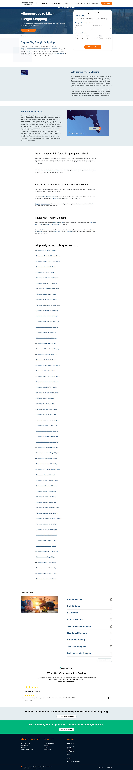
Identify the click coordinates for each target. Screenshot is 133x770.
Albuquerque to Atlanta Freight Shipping (46, 567)
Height (87, 35)
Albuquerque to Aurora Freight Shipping (46, 562)
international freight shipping (52, 224)
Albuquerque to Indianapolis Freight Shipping (47, 453)
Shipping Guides (47, 749)
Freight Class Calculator (49, 743)
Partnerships (23, 747)
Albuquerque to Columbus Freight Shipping (46, 513)
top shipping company (58, 53)
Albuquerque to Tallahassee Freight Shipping (47, 277)
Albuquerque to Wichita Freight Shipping (46, 250)
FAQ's (45, 747)
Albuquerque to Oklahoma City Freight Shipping (48, 365)
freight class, (56, 198)
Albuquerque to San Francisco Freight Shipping (48, 305)
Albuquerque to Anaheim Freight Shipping (46, 578)
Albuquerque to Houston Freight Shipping (46, 458)
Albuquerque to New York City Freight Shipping (47, 376)
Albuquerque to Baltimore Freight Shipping (46, 546)
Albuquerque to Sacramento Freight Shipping (47, 327)
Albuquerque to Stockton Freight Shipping (46, 283)
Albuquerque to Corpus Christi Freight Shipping (48, 507)
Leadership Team (24, 745)
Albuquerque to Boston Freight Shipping (46, 540)
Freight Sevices (74, 599)
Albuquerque (56, 222)
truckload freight (46, 48)
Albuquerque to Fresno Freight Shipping (46, 474)
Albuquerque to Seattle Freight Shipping (46, 294)
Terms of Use (109, 767)
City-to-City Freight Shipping (66, 716)
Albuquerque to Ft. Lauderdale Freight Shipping (48, 469)
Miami (62, 222)
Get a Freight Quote (28, 30)
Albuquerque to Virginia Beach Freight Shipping (48, 261)
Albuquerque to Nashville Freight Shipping (46, 387)
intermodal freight (31, 48)
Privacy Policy (101, 767)
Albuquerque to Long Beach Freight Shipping (47, 431)
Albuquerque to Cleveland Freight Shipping (46, 524)
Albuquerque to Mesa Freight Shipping (45, 403)
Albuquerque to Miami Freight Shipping (45, 398)
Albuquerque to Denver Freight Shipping (46, 496)
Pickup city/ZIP (78, 25)
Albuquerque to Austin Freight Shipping (45, 557)
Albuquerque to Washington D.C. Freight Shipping (48, 255)
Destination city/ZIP (97, 25)
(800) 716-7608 (70, 743)
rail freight (54, 48)
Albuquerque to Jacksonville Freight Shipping (47, 447)
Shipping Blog (47, 745)
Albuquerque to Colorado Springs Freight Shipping (48, 518)
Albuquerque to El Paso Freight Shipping (46, 485)
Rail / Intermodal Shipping (79, 653)
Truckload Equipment (77, 646)
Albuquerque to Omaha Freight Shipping (46, 359)
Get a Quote (107, 3)
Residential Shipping (77, 633)
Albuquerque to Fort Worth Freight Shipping (47, 480)
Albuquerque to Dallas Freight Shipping (46, 502)
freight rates (29, 51)
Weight (100, 35)
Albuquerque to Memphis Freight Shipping (46, 409)
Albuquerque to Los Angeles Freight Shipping (47, 420)
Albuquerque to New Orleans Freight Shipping (47, 381)
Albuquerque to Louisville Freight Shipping (46, 414)
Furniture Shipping (76, 640)
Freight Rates (73, 606)
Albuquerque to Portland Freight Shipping (46, 338)
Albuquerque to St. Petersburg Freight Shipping (47, 288)
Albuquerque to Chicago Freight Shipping (46, 529)
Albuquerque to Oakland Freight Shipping (46, 370)
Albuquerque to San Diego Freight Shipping (47, 310)
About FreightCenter (25, 743)
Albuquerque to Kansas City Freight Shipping (47, 442)
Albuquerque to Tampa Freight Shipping (46, 272)
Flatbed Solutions (75, 619)
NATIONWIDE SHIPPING (28, 35)
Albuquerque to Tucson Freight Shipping (46, 266)
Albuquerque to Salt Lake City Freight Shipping (47, 321)
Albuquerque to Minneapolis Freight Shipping (47, 392)
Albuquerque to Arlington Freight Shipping (46, 573)
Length (76, 35)
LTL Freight (72, 613)
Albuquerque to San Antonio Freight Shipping (47, 316)
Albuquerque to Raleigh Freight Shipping (46, 332)
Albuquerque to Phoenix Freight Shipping (46, 343)
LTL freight (38, 48)
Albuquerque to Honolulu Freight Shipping (46, 463)
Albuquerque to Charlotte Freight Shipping (46, 535)
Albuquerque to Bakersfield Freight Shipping (47, 551)
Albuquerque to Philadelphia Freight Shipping (47, 349)
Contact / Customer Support (27, 749)
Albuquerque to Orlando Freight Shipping (46, 354)
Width (82, 35)
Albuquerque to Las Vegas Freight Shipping (47, 436)
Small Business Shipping (79, 626)
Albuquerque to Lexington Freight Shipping (46, 425)
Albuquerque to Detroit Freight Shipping (46, 491)
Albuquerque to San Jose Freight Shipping (46, 299)
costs (54, 196)
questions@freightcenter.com (73, 761)
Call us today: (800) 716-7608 (66, 7)
